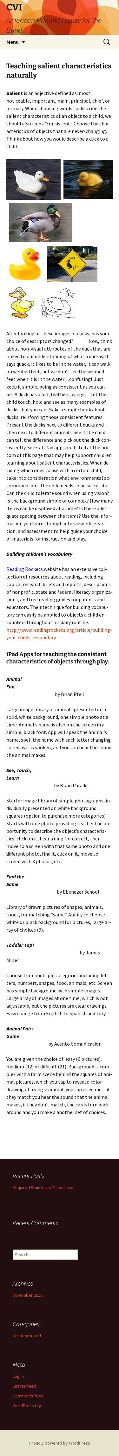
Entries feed (24, 1386)
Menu (12, 42)
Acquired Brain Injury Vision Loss (43, 1187)
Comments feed (28, 1396)
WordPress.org (27, 1406)
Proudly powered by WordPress (59, 1443)
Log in (18, 1376)
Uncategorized (27, 1336)
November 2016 (28, 1295)
